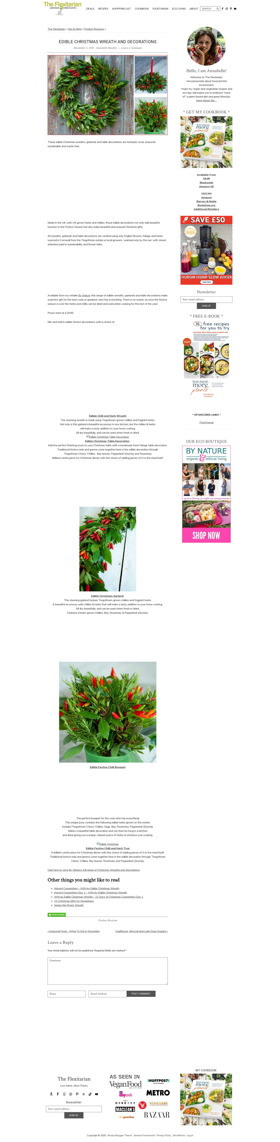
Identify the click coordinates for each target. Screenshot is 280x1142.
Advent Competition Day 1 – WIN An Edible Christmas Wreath (90, 892)
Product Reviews (94, 29)
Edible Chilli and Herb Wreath (107, 415)
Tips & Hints (74, 29)
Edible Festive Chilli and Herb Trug (107, 848)
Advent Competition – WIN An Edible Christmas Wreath (86, 888)
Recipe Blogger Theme (120, 1135)
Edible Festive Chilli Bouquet (108, 767)
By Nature (84, 295)
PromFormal (206, 422)
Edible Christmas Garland (107, 596)
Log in (190, 1135)
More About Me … (206, 100)
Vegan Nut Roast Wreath (69, 905)
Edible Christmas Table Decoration (107, 441)
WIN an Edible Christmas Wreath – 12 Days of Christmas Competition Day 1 (98, 896)
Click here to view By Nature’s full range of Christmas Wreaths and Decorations (94, 870)
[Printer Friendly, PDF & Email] (57, 914)
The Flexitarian (56, 29)
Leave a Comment (131, 48)
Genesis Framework (144, 1135)
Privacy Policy (164, 1135)
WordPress (179, 1135)
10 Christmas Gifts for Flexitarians (74, 901)
